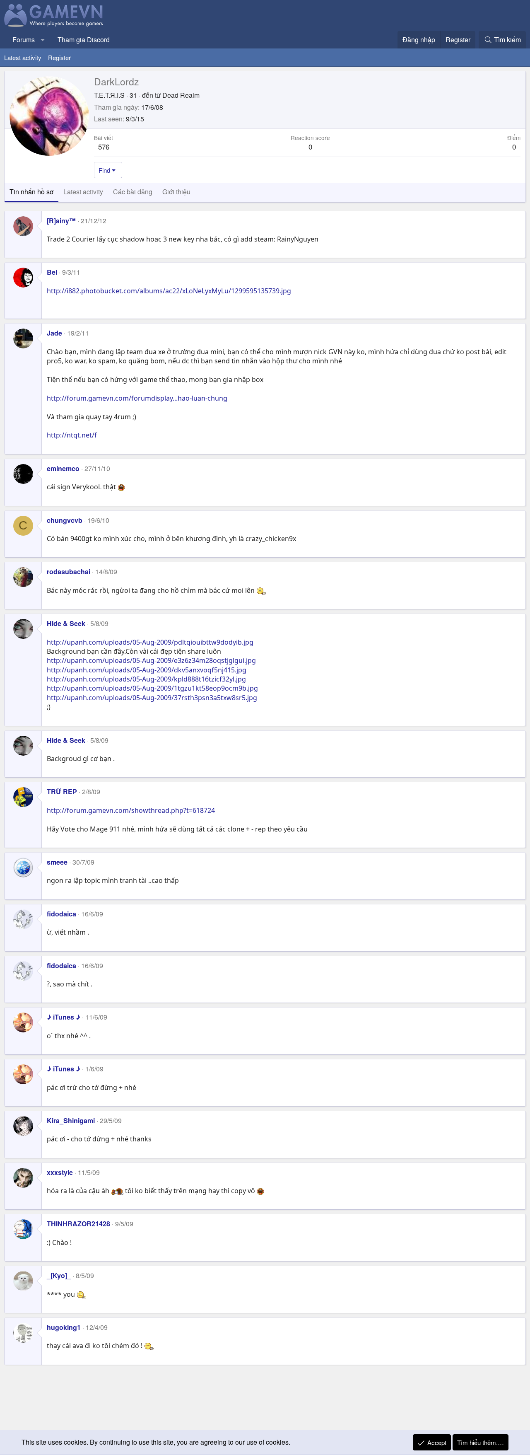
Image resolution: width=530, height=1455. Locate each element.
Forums (23, 39)
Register (59, 57)
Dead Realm (181, 95)
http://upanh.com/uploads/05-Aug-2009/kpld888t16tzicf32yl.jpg (146, 679)
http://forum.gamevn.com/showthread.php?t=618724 (131, 810)
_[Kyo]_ (59, 1275)
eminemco (63, 468)
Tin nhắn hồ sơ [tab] (31, 191)
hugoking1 (64, 1327)
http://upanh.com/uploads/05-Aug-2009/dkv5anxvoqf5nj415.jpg (146, 669)
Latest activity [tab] (83, 191)
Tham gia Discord (84, 39)
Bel (52, 272)
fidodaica (61, 913)
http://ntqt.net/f (72, 435)
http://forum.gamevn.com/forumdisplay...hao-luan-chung (137, 398)
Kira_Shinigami (71, 1120)
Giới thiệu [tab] (176, 191)
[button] (43, 39)
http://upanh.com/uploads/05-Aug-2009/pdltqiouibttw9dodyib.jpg (150, 642)
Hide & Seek (66, 623)
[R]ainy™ (61, 220)
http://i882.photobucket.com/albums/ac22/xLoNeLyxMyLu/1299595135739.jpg (169, 290)
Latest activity (22, 57)
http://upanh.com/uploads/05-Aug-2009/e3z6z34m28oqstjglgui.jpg (151, 660)
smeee (57, 862)
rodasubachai (68, 571)
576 (103, 146)
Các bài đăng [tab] (132, 191)
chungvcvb (64, 520)
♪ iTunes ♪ (63, 1017)
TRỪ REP (62, 791)
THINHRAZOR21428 (78, 1223)
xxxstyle (60, 1172)
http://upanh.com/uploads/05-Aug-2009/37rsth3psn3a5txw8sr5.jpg (152, 697)
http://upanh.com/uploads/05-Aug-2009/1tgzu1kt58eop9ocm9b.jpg (152, 688)
